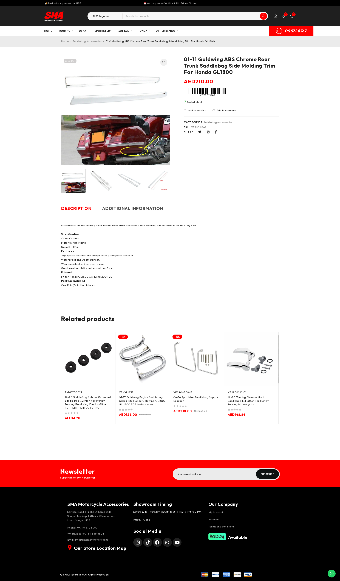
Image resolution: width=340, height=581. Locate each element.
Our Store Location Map (100, 548)
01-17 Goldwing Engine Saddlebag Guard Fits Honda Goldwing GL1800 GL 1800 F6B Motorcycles (142, 401)
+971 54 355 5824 (92, 533)
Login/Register (276, 16)
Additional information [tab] (132, 208)
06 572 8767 (295, 30)
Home (65, 41)
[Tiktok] (147, 542)
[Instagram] (137, 542)
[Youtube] (177, 542)
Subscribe (267, 474)
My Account (215, 512)
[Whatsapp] (167, 542)
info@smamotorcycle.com (91, 539)
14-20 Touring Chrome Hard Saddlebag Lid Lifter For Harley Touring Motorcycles (248, 401)
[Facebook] (157, 542)
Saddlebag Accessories (87, 41)
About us (213, 519)
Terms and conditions (221, 526)
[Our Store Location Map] (69, 547)
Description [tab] (76, 208)
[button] (163, 62)
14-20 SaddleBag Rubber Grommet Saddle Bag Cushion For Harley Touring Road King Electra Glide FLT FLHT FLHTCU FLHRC (88, 402)
